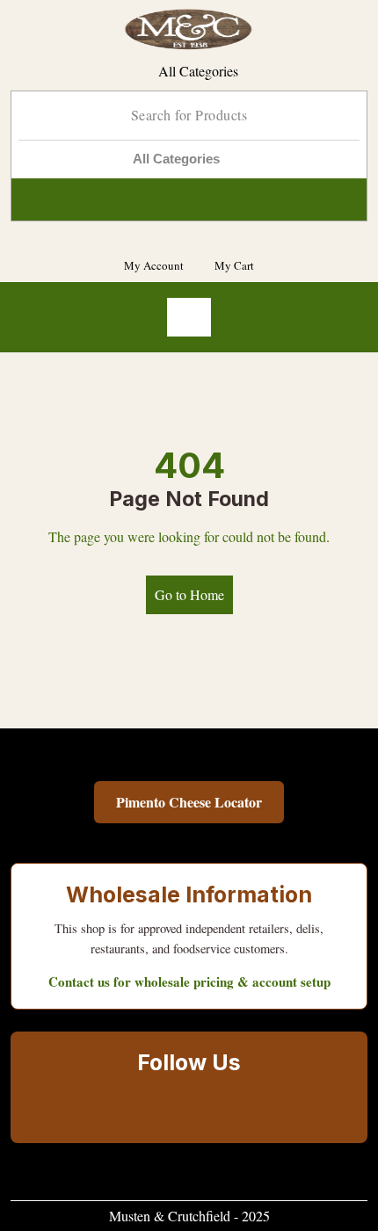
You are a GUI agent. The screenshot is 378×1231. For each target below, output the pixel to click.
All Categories (198, 71)
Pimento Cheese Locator (189, 802)
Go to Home (189, 594)
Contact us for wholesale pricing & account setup (189, 981)
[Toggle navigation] (189, 317)
